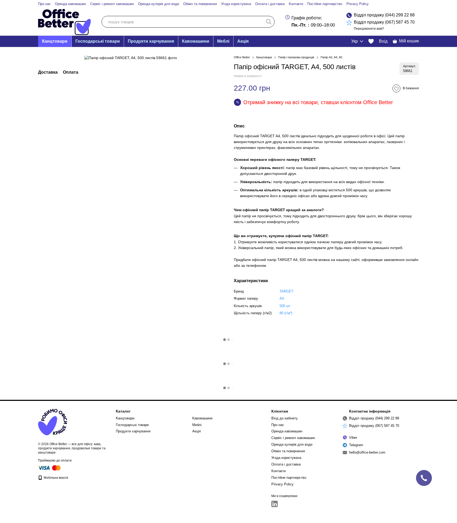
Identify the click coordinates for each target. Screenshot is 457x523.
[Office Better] (52, 422)
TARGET (286, 291)
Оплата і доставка (270, 4)
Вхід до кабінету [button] (284, 418)
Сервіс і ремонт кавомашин (112, 4)
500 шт (285, 306)
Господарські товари (97, 41)
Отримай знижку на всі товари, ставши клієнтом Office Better (318, 102)
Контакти (296, 4)
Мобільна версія (55, 478)
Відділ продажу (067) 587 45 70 (384, 22)
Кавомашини (195, 41)
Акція (243, 41)
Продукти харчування (151, 41)
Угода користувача (236, 4)
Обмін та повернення (200, 4)
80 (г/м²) (286, 313)
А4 (282, 298)
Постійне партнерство (324, 4)
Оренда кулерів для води (158, 4)
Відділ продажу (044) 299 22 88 (384, 15)
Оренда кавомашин (70, 4)
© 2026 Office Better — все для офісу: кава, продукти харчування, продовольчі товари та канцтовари (72, 448)
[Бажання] (371, 41)
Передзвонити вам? (369, 28)
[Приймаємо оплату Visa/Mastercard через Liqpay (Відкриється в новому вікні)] (49, 467)
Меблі (223, 41)
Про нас (44, 4)
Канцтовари (54, 41)
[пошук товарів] (269, 22)
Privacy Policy (357, 4)
